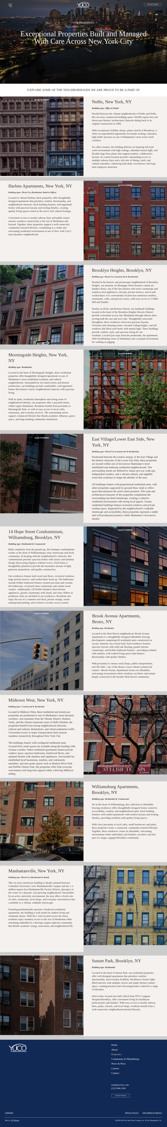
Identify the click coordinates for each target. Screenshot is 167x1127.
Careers (115, 1068)
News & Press (118, 1063)
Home (114, 1044)
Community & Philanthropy (125, 1059)
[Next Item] (79, 137)
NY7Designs (15, 1120)
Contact (115, 1073)
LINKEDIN (9, 1113)
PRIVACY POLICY (132, 1113)
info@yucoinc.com (120, 1085)
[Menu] (10, 5)
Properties (116, 1054)
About (114, 1049)
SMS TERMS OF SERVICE (152, 1113)
